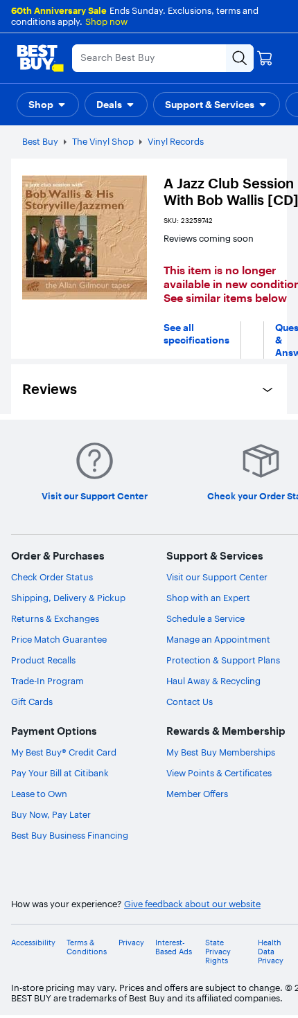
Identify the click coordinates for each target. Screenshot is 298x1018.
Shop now (106, 21)
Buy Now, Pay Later (51, 814)
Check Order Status (52, 576)
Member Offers (197, 793)
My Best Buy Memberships (220, 752)
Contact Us (189, 701)
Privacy (131, 942)
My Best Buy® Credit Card (63, 752)
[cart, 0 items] (264, 58)
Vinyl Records (176, 141)
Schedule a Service (205, 618)
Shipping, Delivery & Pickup (68, 597)
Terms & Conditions (87, 947)
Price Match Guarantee (59, 639)
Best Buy (40, 141)
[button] (48, 104)
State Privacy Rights (218, 951)
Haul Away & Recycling (213, 680)
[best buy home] (40, 58)
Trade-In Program (47, 680)
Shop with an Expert (208, 597)
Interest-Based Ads (173, 947)
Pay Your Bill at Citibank (60, 772)
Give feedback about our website (192, 904)
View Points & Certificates (219, 772)
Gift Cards (32, 701)
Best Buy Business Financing (69, 835)
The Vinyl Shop (103, 141)
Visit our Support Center (217, 576)
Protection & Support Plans (223, 660)
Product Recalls (43, 660)
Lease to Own (39, 793)
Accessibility (33, 942)
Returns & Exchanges (55, 618)
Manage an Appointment (218, 639)
